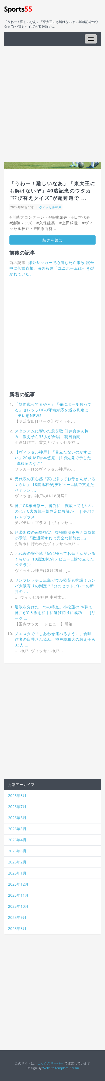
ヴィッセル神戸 (50, 207)
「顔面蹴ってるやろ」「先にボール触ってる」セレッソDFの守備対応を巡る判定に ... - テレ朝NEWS (54, 410)
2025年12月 (18, 884)
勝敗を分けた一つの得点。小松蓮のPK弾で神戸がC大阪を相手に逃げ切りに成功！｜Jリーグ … (55, 612)
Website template (55, 1068)
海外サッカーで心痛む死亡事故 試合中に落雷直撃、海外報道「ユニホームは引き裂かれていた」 (51, 268)
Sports (18, 9)
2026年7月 (17, 806)
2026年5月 (17, 828)
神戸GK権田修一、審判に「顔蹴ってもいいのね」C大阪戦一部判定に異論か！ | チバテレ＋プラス (55, 511)
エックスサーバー (50, 1063)
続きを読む (53, 239)
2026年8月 (17, 795)
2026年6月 (17, 817)
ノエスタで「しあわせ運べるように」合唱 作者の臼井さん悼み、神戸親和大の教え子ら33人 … (55, 639)
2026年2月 (17, 862)
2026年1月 (17, 873)
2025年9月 (17, 917)
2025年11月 (18, 895)
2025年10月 (18, 906)
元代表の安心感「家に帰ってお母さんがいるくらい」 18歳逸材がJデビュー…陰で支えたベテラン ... (55, 484)
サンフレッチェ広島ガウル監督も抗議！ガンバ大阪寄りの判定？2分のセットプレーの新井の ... (55, 586)
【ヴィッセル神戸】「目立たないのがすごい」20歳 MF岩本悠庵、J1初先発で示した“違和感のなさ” (53, 457)
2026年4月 (17, 839)
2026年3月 (17, 850)
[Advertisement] (52, 104)
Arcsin (74, 1068)
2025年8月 (17, 928)
